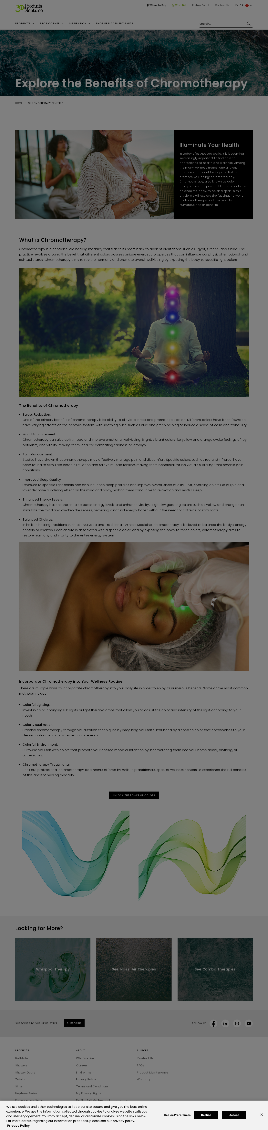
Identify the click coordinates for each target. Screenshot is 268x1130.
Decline (206, 1115)
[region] (134, 1115)
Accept (234, 1115)
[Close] (261, 1114)
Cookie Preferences (177, 1115)
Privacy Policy (18, 1125)
